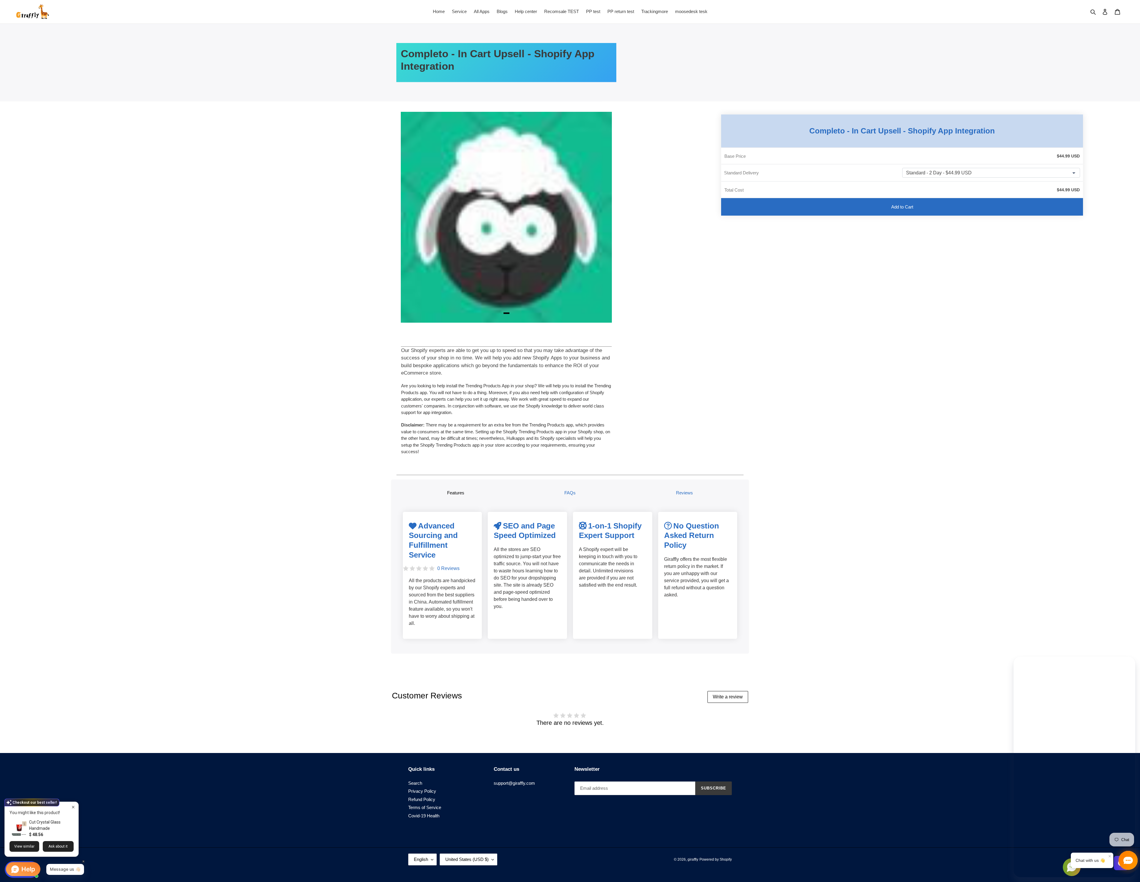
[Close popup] (73, 807)
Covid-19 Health (423, 815)
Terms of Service (424, 807)
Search (415, 783)
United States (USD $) (467, 859)
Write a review (728, 696)
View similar (24, 846)
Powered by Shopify (715, 859)
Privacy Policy (422, 791)
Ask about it (58, 846)
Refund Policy (421, 799)
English (421, 859)
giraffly (693, 859)
